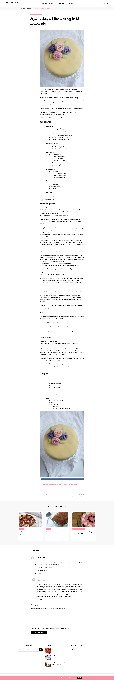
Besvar (39, 573)
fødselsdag (55, 484)
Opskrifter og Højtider (47, 3)
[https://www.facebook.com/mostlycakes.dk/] (73, 649)
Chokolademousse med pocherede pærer (58, 663)
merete (31, 31)
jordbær (61, 484)
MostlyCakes (12, 2)
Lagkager (32, 14)
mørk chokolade (73, 484)
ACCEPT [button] (79, 677)
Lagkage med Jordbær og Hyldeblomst (26, 533)
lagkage (66, 484)
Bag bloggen (69, 3)
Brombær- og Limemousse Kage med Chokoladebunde (82, 533)
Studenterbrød (56, 656)
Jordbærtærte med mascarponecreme (57, 649)
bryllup (49, 484)
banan (45, 484)
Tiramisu (48, 532)
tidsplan (51, 118)
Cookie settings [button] (72, 677)
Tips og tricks (60, 3)
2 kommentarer (34, 34)
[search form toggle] (107, 3)
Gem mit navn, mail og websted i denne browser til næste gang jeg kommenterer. (50, 628)
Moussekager (38, 14)
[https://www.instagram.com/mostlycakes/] (75, 649)
